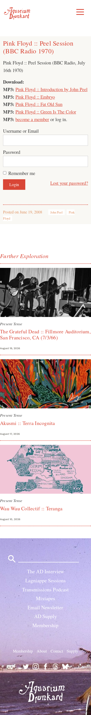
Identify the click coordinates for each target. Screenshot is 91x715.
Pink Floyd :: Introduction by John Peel (51, 89)
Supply (72, 651)
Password (11, 152)
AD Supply (45, 616)
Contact (57, 651)
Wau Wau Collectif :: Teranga (31, 508)
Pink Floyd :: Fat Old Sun (38, 104)
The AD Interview (45, 571)
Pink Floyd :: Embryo (35, 97)
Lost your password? (69, 183)
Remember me (21, 173)
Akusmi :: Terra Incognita (27, 423)
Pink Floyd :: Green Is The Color (45, 112)
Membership (45, 625)
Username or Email (21, 131)
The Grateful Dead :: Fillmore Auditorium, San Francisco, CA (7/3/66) (45, 334)
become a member (32, 119)
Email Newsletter (45, 607)
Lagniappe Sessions (45, 580)
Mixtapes (45, 598)
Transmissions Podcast (45, 589)
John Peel (56, 212)
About (42, 651)
